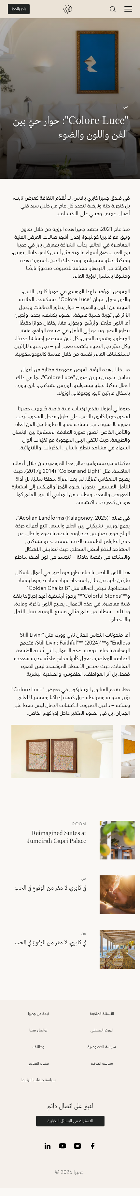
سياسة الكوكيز (102, 1063)
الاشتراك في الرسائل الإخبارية (70, 1121)
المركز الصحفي (102, 1030)
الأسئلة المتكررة (102, 1013)
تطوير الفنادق (38, 1063)
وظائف (38, 1046)
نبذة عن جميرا (38, 1013)
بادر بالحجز (19, 9)
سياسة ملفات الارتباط (38, 1080)
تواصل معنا (38, 1030)
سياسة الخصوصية (102, 1046)
